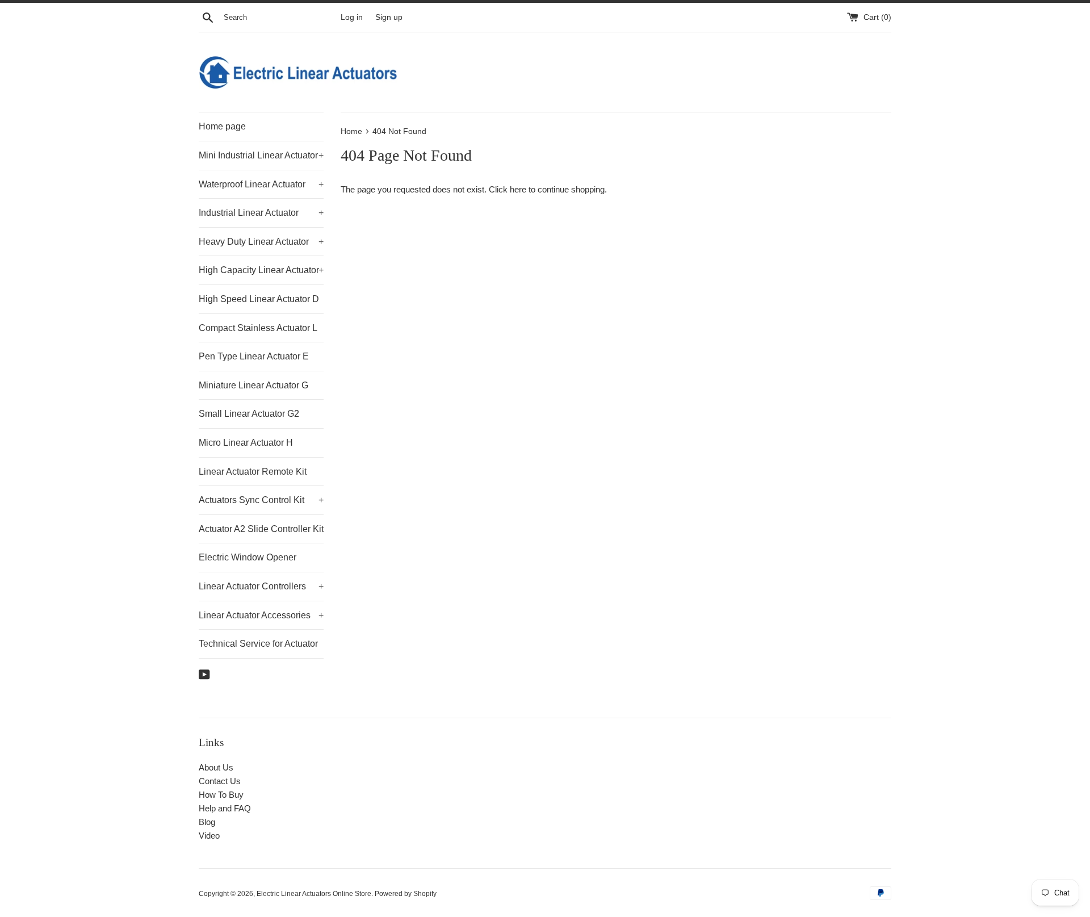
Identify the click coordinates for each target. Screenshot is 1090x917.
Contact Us (220, 781)
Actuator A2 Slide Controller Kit (261, 529)
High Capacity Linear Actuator (261, 270)
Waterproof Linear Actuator (261, 184)
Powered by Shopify (406, 894)
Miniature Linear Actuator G (253, 385)
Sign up (389, 17)
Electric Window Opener (247, 557)
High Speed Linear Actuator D (259, 299)
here (518, 189)
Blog (207, 822)
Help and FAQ (225, 808)
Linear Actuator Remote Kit (253, 471)
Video (209, 835)
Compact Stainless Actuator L (258, 328)
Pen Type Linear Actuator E (254, 356)
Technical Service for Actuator (258, 643)
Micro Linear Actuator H (246, 442)
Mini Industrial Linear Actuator (261, 155)
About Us (216, 767)
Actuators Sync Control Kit (261, 500)
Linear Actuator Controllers (261, 586)
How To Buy (221, 794)
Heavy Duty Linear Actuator (261, 241)
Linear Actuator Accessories (261, 615)
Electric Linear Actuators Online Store (314, 894)
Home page (222, 126)
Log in (352, 17)
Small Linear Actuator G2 (249, 413)
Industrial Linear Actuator (261, 212)
